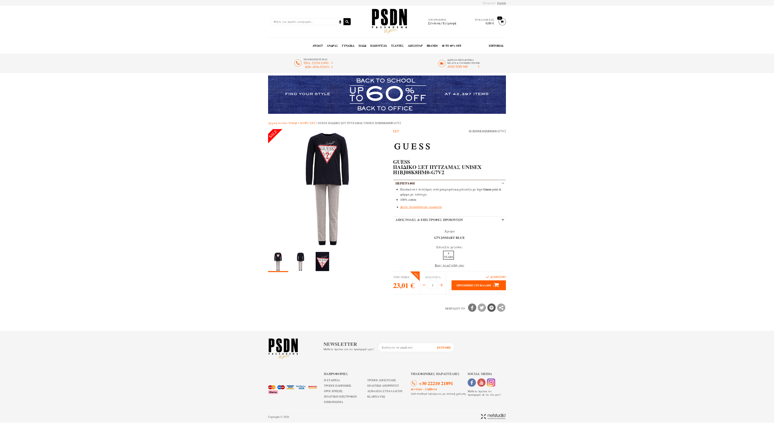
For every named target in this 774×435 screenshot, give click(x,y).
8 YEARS (448, 255)
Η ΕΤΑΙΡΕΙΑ (332, 380)
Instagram (491, 382)
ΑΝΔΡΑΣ (332, 46)
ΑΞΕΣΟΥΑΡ (415, 46)
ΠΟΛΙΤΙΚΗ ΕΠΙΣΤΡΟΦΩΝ (340, 396)
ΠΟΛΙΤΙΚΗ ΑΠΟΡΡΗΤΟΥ (383, 385)
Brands (432, 46)
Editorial (496, 46)
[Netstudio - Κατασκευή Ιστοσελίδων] (493, 416)
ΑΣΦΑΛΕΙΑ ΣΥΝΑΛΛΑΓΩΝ (384, 391)
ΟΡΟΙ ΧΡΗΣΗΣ (333, 391)
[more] (441, 285)
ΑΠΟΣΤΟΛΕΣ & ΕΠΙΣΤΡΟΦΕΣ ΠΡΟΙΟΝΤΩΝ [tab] (429, 219)
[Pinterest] (491, 307)
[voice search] (340, 21)
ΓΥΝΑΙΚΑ (348, 46)
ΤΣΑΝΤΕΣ (397, 46)
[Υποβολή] (347, 21)
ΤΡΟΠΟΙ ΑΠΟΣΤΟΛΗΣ (381, 380)
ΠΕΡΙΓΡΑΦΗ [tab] (405, 183)
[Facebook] (472, 307)
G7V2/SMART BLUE (449, 237)
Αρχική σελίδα (277, 123)
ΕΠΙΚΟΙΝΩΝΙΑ (333, 402)
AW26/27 (317, 46)
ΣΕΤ (313, 123)
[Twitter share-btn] (482, 307)
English (501, 3)
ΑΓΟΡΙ (304, 123)
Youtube (481, 382)
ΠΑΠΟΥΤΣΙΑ (378, 46)
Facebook (472, 382)
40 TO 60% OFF (452, 46)
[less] (423, 285)
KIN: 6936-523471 (317, 67)
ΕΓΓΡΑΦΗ (443, 347)
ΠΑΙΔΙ (362, 46)
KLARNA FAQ (376, 396)
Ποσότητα (433, 277)
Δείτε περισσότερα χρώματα (421, 207)
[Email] (501, 307)
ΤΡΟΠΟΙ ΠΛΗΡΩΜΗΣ (337, 385)
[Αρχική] (389, 22)
